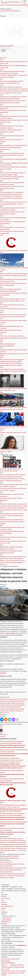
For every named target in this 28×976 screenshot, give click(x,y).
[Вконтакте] (14, 31)
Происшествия (5, 898)
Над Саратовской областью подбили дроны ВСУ (13, 846)
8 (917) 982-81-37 (14, 856)
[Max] (11, 45)
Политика (3, 902)
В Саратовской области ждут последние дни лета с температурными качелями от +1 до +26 (14, 848)
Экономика (4, 904)
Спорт (3, 910)
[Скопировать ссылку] (9, 588)
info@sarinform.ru (14, 858)
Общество (16, 566)
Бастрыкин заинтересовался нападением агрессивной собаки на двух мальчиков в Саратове (12, 708)
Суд (2, 900)
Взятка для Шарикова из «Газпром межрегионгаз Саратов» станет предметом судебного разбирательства (13, 842)
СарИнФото (4, 912)
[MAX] (7, 588)
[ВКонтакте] (1, 588)
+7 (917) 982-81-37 (15, 10)
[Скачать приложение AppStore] (6, 13)
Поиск (3, 50)
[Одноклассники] (5, 45)
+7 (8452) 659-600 (5, 10)
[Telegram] (3, 16)
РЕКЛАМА (4, 923)
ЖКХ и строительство (7, 906)
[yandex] (7, 967)
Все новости (3, 57)
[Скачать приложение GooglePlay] (17, 13)
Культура (3, 908)
